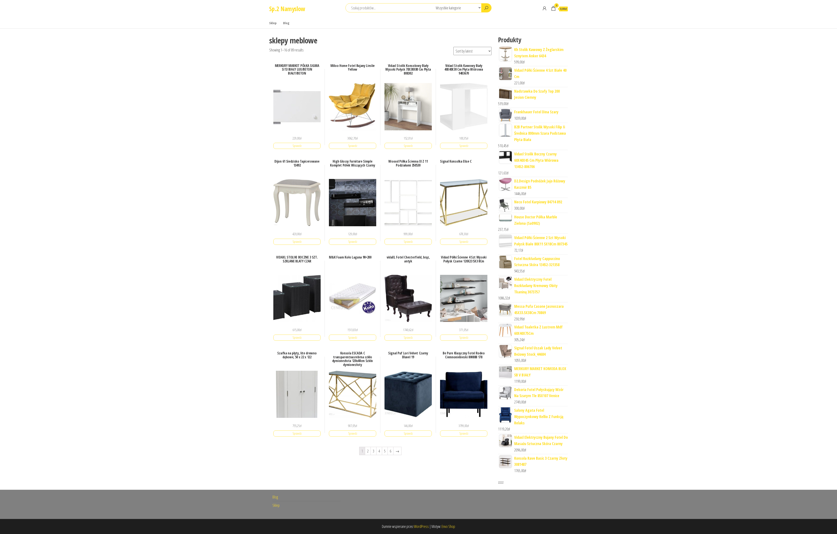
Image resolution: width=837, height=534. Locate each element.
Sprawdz (297, 146)
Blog (286, 23)
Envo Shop (448, 526)
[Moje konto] (544, 8)
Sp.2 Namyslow (287, 9)
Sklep (273, 23)
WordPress (421, 526)
